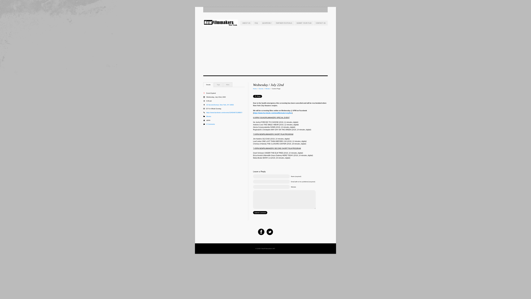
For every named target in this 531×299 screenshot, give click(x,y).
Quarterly (267, 23)
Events (261, 88)
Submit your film (304, 23)
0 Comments (210, 124)
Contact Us (321, 23)
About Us (246, 23)
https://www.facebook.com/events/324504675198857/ (224, 112)
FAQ (256, 23)
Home (255, 88)
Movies (267, 88)
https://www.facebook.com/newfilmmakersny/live (273, 113)
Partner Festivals (284, 23)
